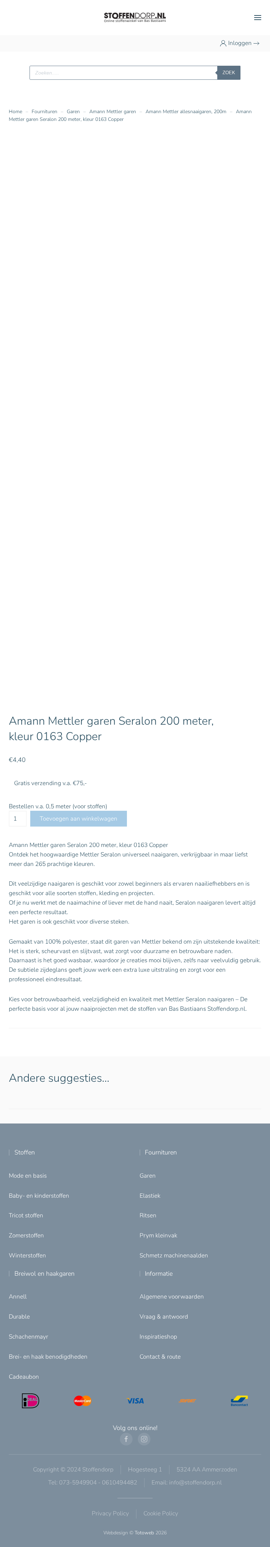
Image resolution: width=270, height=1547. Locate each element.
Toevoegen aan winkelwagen (78, 819)
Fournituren (161, 1152)
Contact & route (160, 1357)
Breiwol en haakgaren (44, 1273)
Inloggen (240, 43)
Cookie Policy (160, 1513)
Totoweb (144, 1532)
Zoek (229, 72)
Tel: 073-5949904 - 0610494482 (92, 1482)
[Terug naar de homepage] (135, 17)
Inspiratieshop (158, 1337)
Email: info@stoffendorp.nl (187, 1482)
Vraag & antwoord (164, 1317)
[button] (257, 17)
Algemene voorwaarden (172, 1297)
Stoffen (24, 1152)
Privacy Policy (110, 1513)
